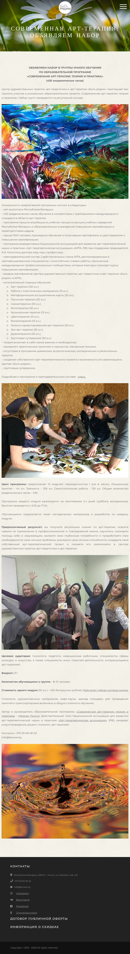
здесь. (82, 376)
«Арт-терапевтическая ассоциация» (82, 720)
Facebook (22, 906)
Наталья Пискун (29, 715)
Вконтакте (23, 899)
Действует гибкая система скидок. (105, 690)
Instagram (22, 893)
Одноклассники (26, 912)
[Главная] (65, 8)
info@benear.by (22, 887)
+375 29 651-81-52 (22, 881)
